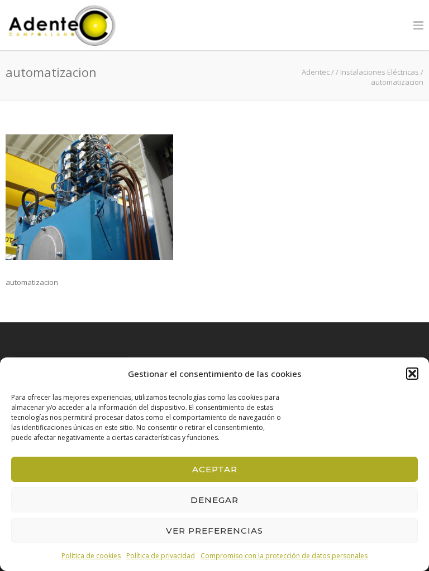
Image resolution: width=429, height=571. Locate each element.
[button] (412, 373)
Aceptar (214, 469)
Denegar (214, 500)
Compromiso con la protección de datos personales (284, 555)
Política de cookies (91, 555)
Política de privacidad (160, 555)
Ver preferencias (214, 530)
